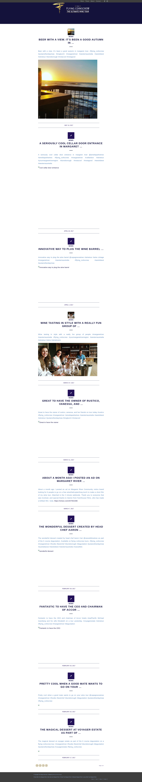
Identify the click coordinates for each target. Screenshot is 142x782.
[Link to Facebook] (104, 1)
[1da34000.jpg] (71, 31)
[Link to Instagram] (107, 1)
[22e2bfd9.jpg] (71, 315)
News (71, 36)
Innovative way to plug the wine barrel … (71, 249)
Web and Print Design (57, 774)
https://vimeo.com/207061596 (66, 501)
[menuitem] (82, 1)
